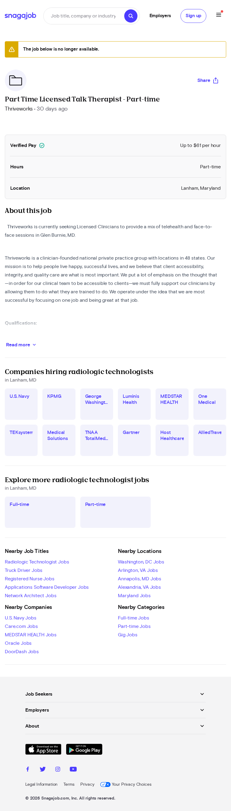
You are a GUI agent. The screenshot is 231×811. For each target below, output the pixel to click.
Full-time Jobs (133, 618)
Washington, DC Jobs (141, 562)
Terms (68, 784)
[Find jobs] (130, 16)
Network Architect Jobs (30, 595)
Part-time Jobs (134, 626)
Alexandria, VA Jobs (139, 587)
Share (203, 80)
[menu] (218, 15)
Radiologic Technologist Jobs (37, 562)
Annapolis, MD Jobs (139, 578)
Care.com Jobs (21, 626)
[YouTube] (73, 770)
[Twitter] (43, 770)
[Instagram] (57, 770)
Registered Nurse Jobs (29, 578)
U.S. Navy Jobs (20, 618)
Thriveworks (19, 109)
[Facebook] (27, 770)
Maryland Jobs (134, 595)
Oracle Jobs (18, 643)
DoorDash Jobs (22, 651)
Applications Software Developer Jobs (47, 587)
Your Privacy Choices (131, 784)
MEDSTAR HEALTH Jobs (31, 634)
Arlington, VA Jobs (138, 570)
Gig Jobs (127, 634)
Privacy (87, 784)
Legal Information (41, 784)
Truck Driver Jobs (23, 570)
